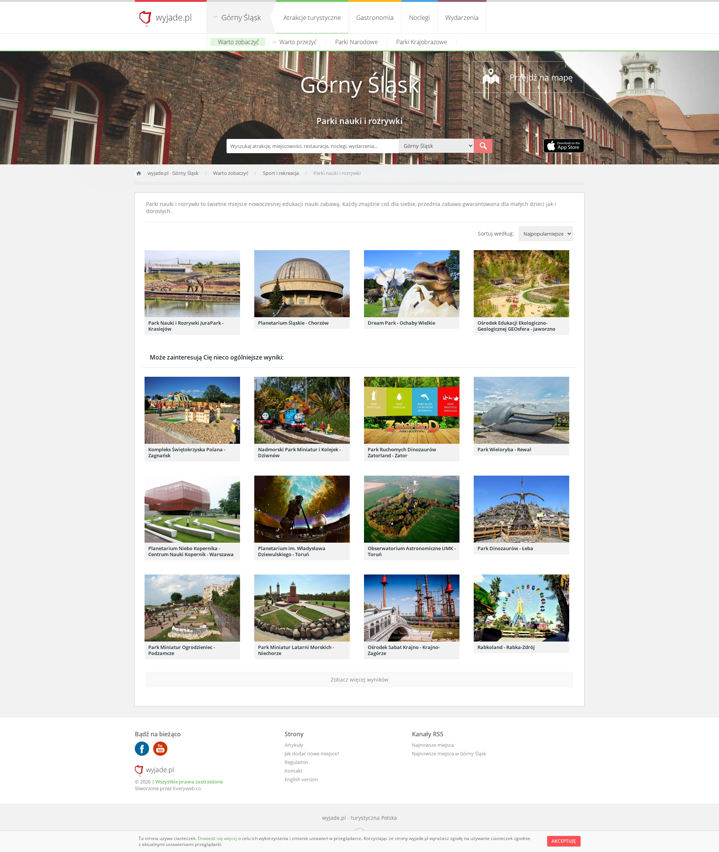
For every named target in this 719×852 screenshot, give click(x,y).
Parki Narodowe (356, 42)
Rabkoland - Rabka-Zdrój (506, 647)
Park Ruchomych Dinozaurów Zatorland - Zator (402, 452)
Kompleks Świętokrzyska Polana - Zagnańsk (186, 452)
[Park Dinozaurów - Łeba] (521, 509)
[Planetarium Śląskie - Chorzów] (302, 283)
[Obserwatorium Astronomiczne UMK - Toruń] (411, 509)
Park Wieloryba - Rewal (504, 449)
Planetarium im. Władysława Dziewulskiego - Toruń (291, 551)
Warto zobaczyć (238, 42)
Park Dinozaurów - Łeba (505, 548)
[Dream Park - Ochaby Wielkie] (411, 283)
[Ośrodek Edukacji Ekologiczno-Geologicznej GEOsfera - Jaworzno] (521, 283)
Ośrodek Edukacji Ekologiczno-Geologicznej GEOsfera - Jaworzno (516, 326)
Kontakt (294, 770)
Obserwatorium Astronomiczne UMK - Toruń (412, 551)
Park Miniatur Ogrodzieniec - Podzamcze (181, 650)
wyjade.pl (174, 17)
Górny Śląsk (241, 17)
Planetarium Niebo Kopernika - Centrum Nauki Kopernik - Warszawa (191, 551)
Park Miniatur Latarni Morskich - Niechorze (296, 650)
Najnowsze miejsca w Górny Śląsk (449, 753)
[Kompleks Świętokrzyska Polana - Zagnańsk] (192, 410)
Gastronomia (375, 17)
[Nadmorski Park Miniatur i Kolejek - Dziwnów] (302, 410)
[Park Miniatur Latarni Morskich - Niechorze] (302, 608)
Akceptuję (564, 841)
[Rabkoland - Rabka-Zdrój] (521, 608)
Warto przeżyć (298, 42)
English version (301, 779)
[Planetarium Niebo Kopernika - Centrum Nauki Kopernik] (192, 509)
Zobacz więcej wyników (359, 679)
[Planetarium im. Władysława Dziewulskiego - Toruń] (302, 509)
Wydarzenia (462, 17)
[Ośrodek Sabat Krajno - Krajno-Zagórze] (411, 608)
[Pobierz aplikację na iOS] (563, 146)
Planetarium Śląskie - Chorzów (293, 323)
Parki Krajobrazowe (421, 42)
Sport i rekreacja (281, 173)
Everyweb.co (187, 788)
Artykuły (294, 745)
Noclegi (419, 17)
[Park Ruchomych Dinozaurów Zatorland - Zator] (411, 410)
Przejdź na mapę (541, 77)
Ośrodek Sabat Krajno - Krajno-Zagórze (404, 650)
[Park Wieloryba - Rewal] (521, 410)
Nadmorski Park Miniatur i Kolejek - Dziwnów (299, 452)
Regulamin (296, 762)
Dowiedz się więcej (218, 838)
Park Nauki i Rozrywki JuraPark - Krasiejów (186, 326)
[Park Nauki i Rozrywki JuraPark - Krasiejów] (192, 283)
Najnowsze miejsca (433, 745)
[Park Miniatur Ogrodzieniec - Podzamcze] (192, 608)
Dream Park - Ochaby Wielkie (401, 323)
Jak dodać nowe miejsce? (312, 753)
